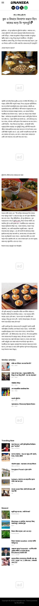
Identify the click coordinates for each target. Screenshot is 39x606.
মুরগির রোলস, (17, 221)
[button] (3, 2)
